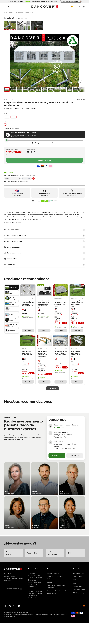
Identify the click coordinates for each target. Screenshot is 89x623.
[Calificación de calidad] (8, 99)
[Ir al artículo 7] (44, 89)
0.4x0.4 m (75, 364)
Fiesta (10, 12)
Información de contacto (57, 614)
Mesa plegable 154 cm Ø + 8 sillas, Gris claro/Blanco (60, 353)
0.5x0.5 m (58, 313)
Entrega (49, 582)
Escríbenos (75, 455)
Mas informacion (71, 195)
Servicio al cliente (53, 573)
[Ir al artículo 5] (32, 89)
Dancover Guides (79, 590)
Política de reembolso (26, 614)
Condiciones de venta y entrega (55, 578)
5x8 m (7, 117)
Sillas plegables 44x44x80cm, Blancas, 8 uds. (76, 353)
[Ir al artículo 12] (76, 89)
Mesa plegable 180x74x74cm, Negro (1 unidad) (27, 353)
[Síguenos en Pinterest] (14, 606)
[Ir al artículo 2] (13, 89)
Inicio (5, 12)
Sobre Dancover (78, 573)
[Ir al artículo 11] (69, 89)
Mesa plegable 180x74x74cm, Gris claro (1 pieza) (77, 302)
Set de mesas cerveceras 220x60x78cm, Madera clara (43, 354)
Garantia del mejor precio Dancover (56, 586)
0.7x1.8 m (74, 313)
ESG (74, 580)
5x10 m (13, 117)
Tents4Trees (77, 586)
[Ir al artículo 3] (19, 89)
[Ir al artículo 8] (51, 89)
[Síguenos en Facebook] (5, 606)
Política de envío (9, 616)
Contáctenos (77, 576)
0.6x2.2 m (42, 365)
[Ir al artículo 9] (57, 89)
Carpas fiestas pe (29, 12)
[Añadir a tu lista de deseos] (32, 298)
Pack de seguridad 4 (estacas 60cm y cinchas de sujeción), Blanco (28, 303)
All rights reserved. (22, 612)
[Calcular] (33, 178)
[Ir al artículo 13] (82, 89)
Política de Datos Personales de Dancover (57, 592)
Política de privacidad (11, 614)
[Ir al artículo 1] (7, 89)
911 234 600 (44, 195)
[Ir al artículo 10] (63, 89)
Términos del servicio (41, 614)
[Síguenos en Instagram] (10, 606)
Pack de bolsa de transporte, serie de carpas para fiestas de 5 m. (43, 303)
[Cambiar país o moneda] (72, 7)
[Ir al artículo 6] (38, 89)
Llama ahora (56, 455)
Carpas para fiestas (18, 12)
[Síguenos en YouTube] (18, 606)
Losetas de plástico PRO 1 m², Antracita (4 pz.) (60, 302)
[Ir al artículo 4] (26, 89)
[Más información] (27, 181)
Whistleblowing (78, 593)
